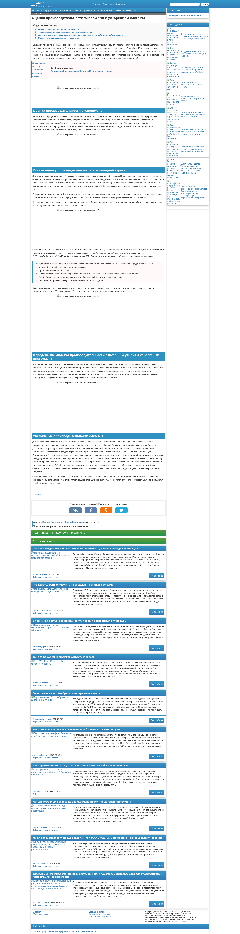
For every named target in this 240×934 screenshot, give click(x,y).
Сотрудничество (96, 912)
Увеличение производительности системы (58, 38)
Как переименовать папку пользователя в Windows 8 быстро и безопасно (80, 765)
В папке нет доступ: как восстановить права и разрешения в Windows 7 (79, 620)
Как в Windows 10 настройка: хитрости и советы (63, 657)
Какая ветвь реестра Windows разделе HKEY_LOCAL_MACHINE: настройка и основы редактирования (97, 837)
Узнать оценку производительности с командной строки (65, 32)
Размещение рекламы (99, 914)
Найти (205, 4)
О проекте (108, 4)
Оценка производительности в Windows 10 (58, 29)
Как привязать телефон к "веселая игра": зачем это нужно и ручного (78, 729)
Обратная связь (40, 914)
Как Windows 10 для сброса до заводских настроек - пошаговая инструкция (81, 801)
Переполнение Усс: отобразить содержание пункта (66, 693)
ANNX (40, 3)
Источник (37, 494)
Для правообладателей (100, 916)
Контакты (121, 4)
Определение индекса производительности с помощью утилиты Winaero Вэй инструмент (81, 35)
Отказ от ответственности (84, 931)
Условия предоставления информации (51, 931)
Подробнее (157, 575)
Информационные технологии (45, 577)
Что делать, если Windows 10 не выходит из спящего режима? (73, 584)
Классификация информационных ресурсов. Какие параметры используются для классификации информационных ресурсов (97, 875)
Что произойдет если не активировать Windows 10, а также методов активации (85, 548)
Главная (97, 4)
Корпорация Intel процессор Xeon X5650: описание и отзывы (81, 71)
